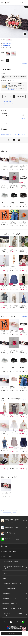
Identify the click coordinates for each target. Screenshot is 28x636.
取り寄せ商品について (8, 103)
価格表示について (7, 101)
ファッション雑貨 (7, 512)
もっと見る (23, 118)
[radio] (8, 54)
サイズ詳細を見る (23, 63)
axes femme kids (6, 45)
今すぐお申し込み (11, 89)
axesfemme (7, 510)
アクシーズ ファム (7, 43)
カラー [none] (2, 52)
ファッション (14, 510)
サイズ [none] (2, 60)
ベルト (14, 512)
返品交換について (7, 104)
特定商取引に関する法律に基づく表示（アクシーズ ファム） (13, 134)
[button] (14, 21)
